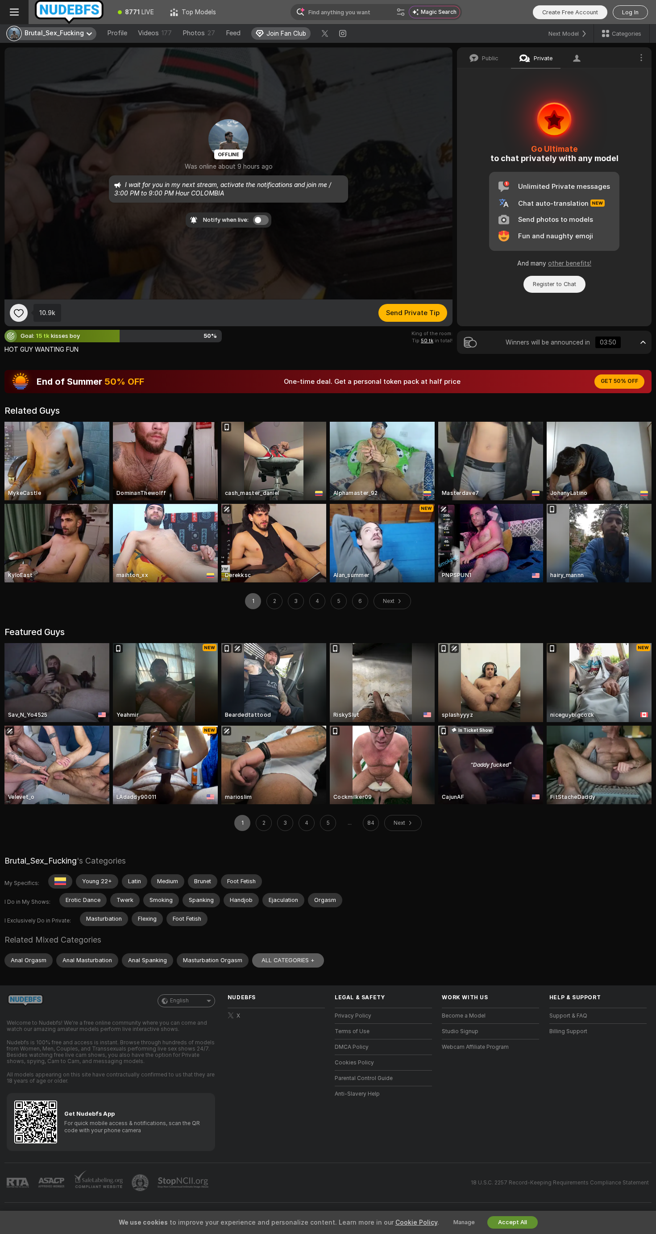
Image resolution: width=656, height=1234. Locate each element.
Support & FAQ (568, 1016)
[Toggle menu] (14, 12)
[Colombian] (60, 881)
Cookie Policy (416, 1222)
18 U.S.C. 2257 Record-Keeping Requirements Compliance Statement (560, 1183)
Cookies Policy (354, 1062)
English (179, 1000)
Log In (630, 12)
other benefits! (569, 263)
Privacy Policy (353, 1016)
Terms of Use (352, 1031)
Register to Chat (554, 284)
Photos (199, 33)
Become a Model (464, 1016)
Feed (233, 33)
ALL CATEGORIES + (288, 960)
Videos (155, 33)
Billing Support (568, 1031)
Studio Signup (460, 1031)
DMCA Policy (352, 1047)
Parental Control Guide (364, 1078)
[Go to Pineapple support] (141, 1182)
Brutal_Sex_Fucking (40, 860)
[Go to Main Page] (69, 12)
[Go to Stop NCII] (184, 1182)
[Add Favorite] (19, 313)
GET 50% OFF (619, 381)
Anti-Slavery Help (357, 1094)
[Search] (400, 12)
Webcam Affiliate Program (475, 1047)
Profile (117, 33)
